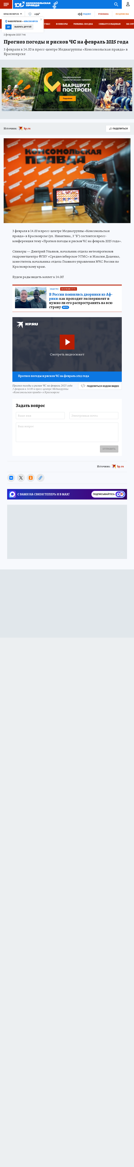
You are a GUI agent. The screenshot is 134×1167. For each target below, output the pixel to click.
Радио (87, 13)
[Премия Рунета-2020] (54, 4)
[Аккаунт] (128, 4)
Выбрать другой (22, 27)
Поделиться (120, 128)
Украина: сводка (83, 24)
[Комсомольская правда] (32, 4)
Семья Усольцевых (110, 24)
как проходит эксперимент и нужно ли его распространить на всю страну (81, 300)
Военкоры (62, 24)
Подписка (122, 13)
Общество (54, 289)
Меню (6, 4)
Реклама (103, 13)
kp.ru (27, 128)
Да (8, 27)
